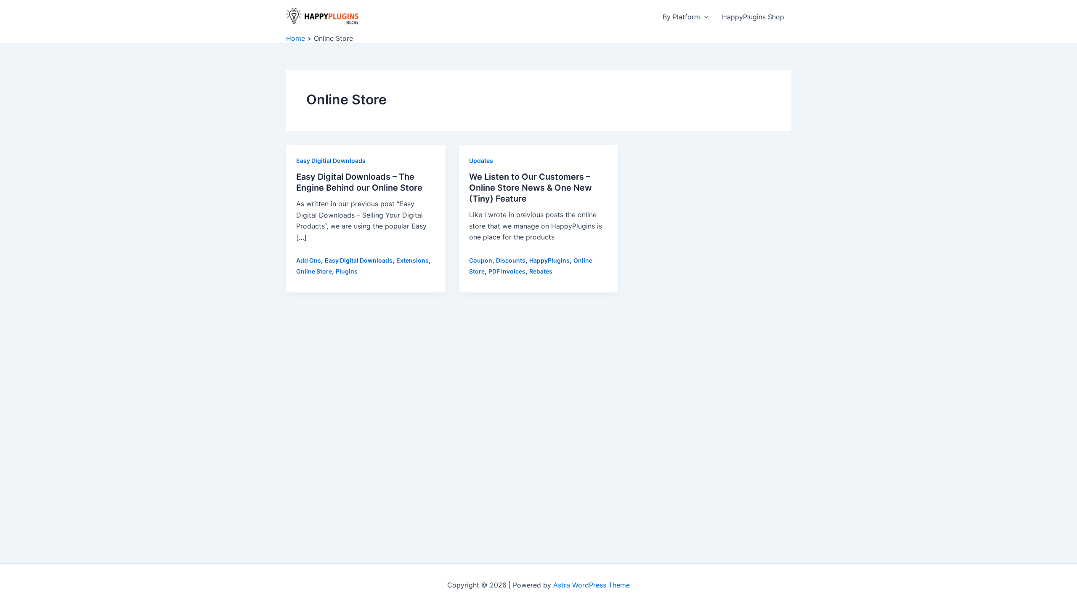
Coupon (480, 260)
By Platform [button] (681, 17)
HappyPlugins (549, 260)
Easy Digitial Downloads (331, 160)
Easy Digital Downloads (359, 260)
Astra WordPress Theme (591, 585)
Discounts (510, 260)
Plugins (347, 271)
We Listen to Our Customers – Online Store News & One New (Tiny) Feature (530, 188)
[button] (704, 17)
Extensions (412, 260)
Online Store (314, 271)
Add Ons (308, 260)
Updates (481, 160)
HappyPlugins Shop (753, 17)
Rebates (540, 271)
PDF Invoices (506, 271)
